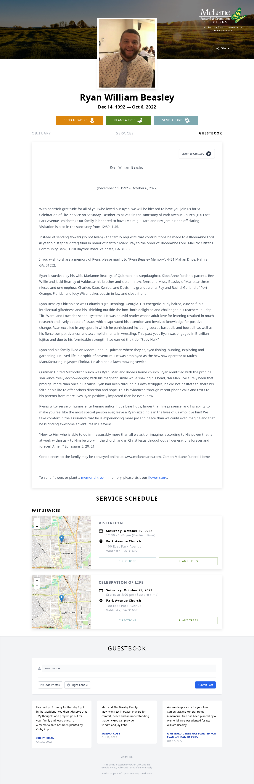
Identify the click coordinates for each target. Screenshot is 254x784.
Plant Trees (188, 561)
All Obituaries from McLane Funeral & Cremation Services (222, 29)
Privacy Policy (116, 767)
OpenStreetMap (131, 773)
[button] (61, 539)
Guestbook (210, 133)
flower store (157, 477)
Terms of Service (137, 767)
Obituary (41, 133)
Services (125, 133)
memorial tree (92, 477)
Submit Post (205, 685)
